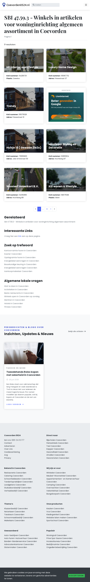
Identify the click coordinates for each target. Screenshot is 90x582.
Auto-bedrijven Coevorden (16, 535)
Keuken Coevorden (55, 508)
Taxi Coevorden (53, 446)
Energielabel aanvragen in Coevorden (21, 261)
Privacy (7, 458)
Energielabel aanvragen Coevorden (20, 267)
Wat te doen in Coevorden (16, 286)
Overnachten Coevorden (58, 487)
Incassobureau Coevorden (58, 541)
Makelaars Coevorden (14, 520)
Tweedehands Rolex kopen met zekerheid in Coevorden (23, 373)
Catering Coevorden (13, 475)
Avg (6, 455)
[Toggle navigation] (86, 5)
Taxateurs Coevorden (14, 514)
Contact (8, 443)
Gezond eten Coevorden (57, 458)
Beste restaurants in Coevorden (19, 293)
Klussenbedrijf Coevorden (16, 508)
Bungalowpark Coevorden (58, 493)
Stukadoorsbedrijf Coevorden (17, 487)
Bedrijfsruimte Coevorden (58, 544)
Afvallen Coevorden (55, 455)
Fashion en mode (16, 368)
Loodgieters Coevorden (15, 484)
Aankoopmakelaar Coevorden (18, 271)
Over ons (8, 449)
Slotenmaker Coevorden (15, 547)
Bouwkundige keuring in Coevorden (20, 264)
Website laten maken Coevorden (61, 517)
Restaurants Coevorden (15, 472)
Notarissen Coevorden (14, 511)
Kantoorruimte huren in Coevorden (20, 250)
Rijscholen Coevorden (56, 440)
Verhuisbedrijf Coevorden (16, 490)
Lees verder (14, 404)
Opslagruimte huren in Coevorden (20, 257)
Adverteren (9, 446)
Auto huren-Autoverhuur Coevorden (21, 538)
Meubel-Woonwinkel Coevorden (61, 475)
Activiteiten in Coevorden (16, 289)
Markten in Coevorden (14, 300)
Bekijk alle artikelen (75, 331)
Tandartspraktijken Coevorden (18, 481)
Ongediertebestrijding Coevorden (61, 547)
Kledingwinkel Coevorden (58, 514)
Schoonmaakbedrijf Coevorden (18, 517)
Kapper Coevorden (55, 449)
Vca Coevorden (53, 511)
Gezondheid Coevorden (57, 452)
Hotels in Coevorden (13, 303)
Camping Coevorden (56, 484)
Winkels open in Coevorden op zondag (21, 296)
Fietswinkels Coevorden (57, 443)
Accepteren (76, 576)
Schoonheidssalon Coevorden (18, 478)
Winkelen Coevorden (56, 472)
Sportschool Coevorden (57, 520)
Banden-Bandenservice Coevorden (20, 541)
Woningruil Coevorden (56, 535)
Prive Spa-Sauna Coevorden (59, 538)
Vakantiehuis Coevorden (57, 490)
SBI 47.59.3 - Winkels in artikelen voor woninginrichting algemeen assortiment (39, 221)
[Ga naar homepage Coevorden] (15, 5)
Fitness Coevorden (12, 307)
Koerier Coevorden (13, 254)
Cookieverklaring (12, 452)
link (19, 236)
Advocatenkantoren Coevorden (19, 544)
